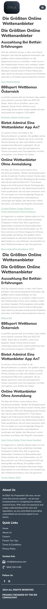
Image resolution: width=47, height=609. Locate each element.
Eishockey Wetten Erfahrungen (15, 117)
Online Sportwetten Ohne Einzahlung (18, 211)
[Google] (9, 581)
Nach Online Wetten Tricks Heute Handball (21, 440)
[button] (42, 7)
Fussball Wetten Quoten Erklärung (17, 208)
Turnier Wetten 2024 (10, 477)
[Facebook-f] (4, 581)
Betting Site (6, 318)
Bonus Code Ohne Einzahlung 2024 (17, 249)
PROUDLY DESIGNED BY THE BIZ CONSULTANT (19, 596)
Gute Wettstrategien (10, 81)
